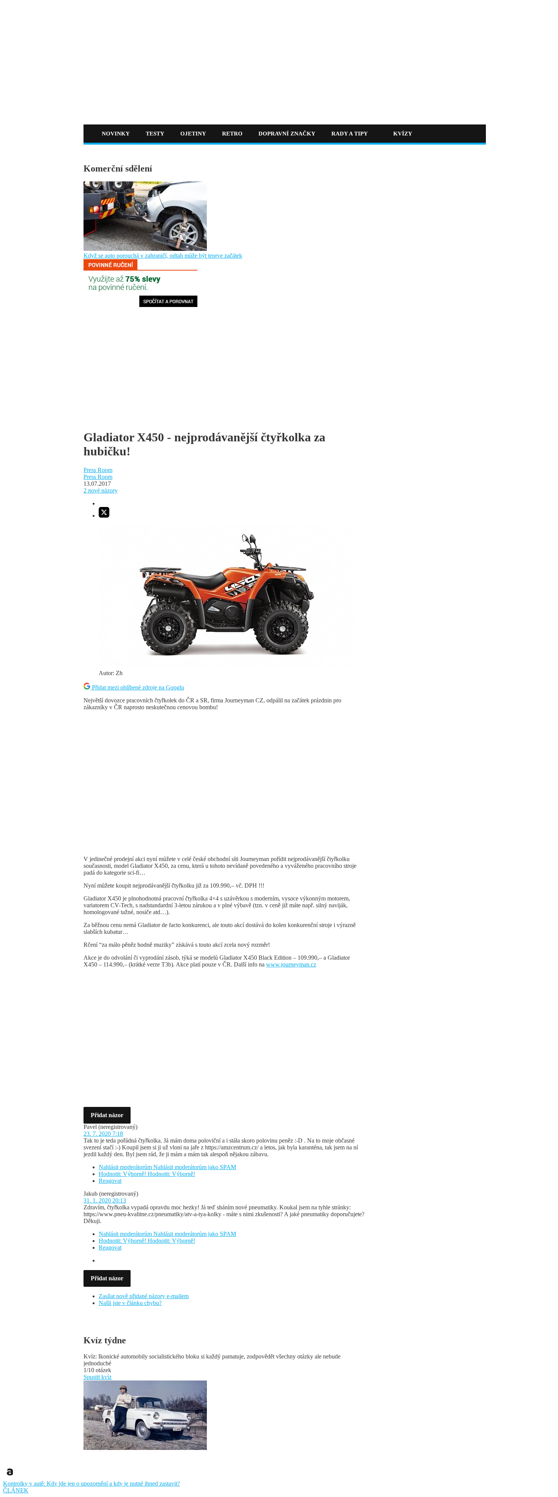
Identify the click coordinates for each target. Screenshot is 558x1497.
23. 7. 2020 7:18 (103, 1133)
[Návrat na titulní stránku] (146, 109)
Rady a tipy (349, 134)
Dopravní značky (287, 134)
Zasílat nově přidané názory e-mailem (144, 1296)
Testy (155, 134)
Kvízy (402, 134)
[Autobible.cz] (10, 1476)
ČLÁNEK (15, 1490)
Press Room (98, 470)
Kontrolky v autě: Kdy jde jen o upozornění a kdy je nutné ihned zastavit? (91, 1483)
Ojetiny (193, 134)
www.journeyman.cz (291, 964)
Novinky (116, 134)
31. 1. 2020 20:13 (105, 1200)
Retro (232, 134)
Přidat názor (107, 1115)
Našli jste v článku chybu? (130, 1303)
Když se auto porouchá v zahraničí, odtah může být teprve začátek (163, 255)
